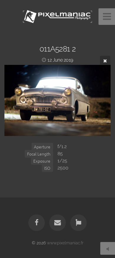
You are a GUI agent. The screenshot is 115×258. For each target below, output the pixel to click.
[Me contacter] (57, 222)
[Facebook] (36, 222)
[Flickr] (78, 222)
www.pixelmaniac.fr (65, 242)
